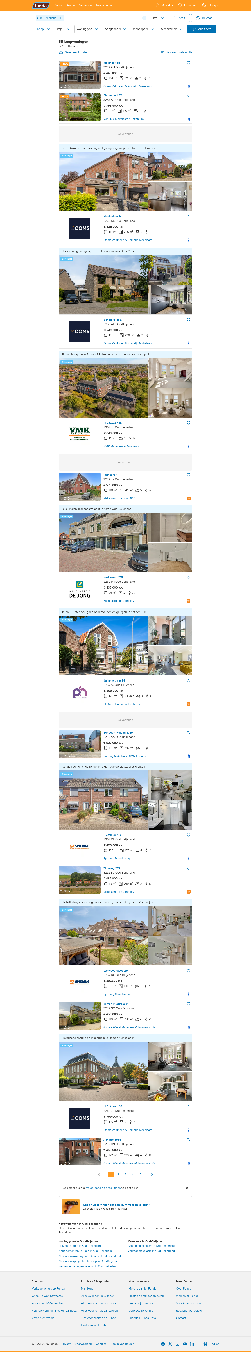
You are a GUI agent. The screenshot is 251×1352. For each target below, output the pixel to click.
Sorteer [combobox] (179, 52)
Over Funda (183, 1288)
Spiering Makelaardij (117, 858)
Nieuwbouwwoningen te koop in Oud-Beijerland (90, 1256)
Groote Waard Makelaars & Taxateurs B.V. (129, 1027)
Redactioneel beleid (189, 1310)
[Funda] (41, 5)
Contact (181, 1318)
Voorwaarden (83, 1344)
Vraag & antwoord (43, 1318)
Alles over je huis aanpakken (99, 1310)
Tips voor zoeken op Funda (98, 1318)
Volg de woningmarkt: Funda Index (54, 1310)
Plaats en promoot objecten (146, 1296)
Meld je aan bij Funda (142, 1288)
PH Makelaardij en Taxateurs (122, 704)
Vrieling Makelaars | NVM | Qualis (124, 756)
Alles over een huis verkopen (100, 1303)
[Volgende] (152, 1174)
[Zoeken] (144, 18)
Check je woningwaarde (47, 1296)
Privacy (66, 1344)
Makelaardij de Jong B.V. (119, 498)
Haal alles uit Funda (93, 1325)
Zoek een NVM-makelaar (48, 1303)
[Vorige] (99, 1174)
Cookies (101, 1344)
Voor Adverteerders (188, 1303)
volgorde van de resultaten (103, 1188)
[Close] (60, 18)
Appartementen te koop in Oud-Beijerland (86, 1251)
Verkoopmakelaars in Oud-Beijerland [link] (151, 1251)
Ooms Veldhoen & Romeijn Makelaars (127, 86)
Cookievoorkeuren (122, 1344)
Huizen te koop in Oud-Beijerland (80, 1246)
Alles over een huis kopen (97, 1296)
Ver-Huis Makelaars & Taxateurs (123, 119)
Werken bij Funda (187, 1296)
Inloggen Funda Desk (142, 1318)
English (214, 1344)
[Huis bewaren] (189, 63)
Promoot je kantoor (141, 1303)
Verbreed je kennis (141, 1310)
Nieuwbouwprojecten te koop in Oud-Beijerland (89, 1261)
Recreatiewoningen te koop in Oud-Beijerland (88, 1266)
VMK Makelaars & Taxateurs (121, 446)
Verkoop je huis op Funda (48, 1288)
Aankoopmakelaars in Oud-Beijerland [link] (151, 1246)
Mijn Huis (87, 1288)
